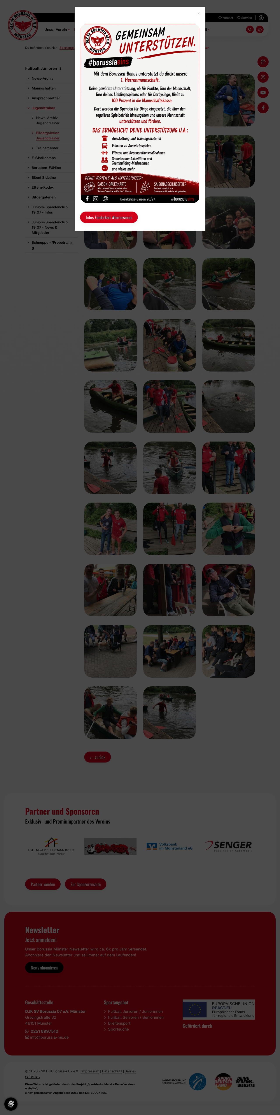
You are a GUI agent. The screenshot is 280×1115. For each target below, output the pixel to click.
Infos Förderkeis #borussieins (109, 217)
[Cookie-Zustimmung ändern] (11, 1104)
